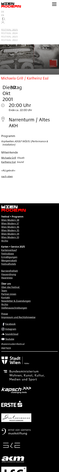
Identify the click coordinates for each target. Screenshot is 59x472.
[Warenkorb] (4, 26)
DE (2, 11)
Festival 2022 (9, 40)
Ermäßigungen (9, 257)
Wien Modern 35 (10, 230)
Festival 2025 (9, 29)
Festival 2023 (9, 36)
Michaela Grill (8, 158)
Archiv (4, 241)
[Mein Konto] (2, 22)
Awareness (7, 278)
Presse (4, 314)
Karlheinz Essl (8, 162)
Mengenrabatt (9, 260)
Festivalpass (7, 253)
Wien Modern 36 (10, 227)
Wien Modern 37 (10, 223)
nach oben (7, 176)
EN (2, 15)
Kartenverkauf (9, 250)
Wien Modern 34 (10, 234)
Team (4, 290)
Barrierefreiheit (9, 271)
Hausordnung (8, 274)
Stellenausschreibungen (14, 308)
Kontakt (5, 297)
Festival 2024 (9, 33)
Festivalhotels (8, 264)
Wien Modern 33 (10, 237)
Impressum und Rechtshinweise (18, 317)
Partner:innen (8, 294)
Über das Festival (10, 287)
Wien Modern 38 (10, 220)
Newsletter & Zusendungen (16, 301)
